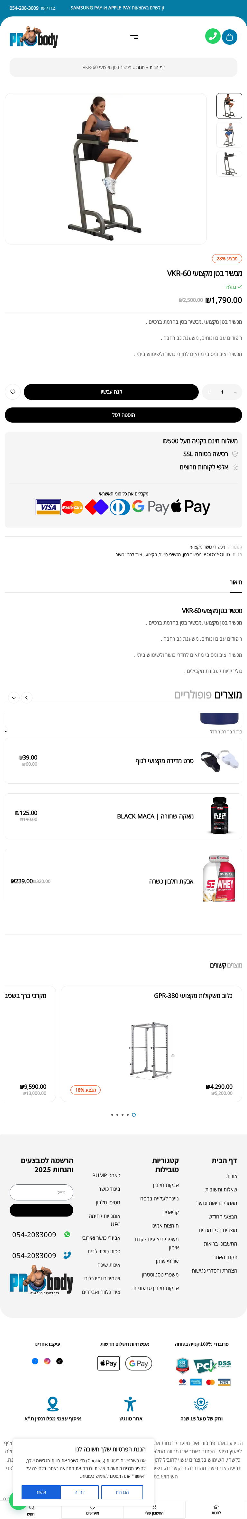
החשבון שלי (154, 1513)
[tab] (236, 582)
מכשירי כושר (170, 554)
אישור (41, 1492)
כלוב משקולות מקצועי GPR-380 (193, 995)
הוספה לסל (123, 414)
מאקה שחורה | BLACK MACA (155, 728)
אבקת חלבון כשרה (171, 793)
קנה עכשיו (111, 391)
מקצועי (150, 554)
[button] (14, 697)
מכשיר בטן (192, 554)
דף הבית (157, 67)
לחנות (216, 1512)
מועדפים (92, 1513)
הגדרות (122, 1492)
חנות (140, 67)
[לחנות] (216, 1507)
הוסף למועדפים (13, 392)
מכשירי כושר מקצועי (207, 547)
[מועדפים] (93, 1507)
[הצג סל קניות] (229, 37)
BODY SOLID (217, 554)
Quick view (76, 1043)
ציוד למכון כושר (129, 554)
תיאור (236, 582)
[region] (83, 1472)
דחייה (80, 1492)
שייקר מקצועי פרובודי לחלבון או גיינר (150, 865)
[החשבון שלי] (154, 1507)
